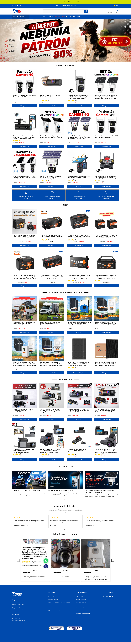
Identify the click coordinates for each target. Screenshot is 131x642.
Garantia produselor (81, 608)
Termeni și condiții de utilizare (84, 611)
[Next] (116, 479)
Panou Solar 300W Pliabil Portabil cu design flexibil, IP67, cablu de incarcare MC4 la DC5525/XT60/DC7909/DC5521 (24, 324)
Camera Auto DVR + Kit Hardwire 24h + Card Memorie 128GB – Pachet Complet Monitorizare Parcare (51, 410)
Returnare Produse (81, 602)
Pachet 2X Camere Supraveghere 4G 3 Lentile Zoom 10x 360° (24, 96)
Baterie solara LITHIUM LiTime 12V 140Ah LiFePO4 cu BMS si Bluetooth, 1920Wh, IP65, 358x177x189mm (106, 277)
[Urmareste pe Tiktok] (20, 6)
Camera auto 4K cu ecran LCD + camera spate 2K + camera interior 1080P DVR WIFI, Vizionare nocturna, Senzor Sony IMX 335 (106, 451)
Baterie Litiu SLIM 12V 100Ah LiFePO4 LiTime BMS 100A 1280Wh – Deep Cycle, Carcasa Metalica (79, 277)
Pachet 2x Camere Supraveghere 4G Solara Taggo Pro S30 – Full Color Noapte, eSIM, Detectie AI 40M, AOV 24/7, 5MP (106, 97)
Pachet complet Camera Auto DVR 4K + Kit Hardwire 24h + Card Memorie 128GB (23, 410)
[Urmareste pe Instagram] (15, 6)
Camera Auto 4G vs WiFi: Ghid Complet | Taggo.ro (27, 490)
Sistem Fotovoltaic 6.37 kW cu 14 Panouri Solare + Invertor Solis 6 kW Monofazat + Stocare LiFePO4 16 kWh (24, 364)
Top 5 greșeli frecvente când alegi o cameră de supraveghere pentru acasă (99, 491)
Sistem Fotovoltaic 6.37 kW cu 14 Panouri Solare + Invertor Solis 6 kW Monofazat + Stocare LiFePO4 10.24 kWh (51, 364)
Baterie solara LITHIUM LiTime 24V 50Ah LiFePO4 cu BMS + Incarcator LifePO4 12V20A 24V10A (24, 237)
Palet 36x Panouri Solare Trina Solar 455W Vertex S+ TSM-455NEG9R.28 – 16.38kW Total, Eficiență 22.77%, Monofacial (106, 364)
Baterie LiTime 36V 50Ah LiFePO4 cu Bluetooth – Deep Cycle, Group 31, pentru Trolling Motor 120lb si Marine (25, 277)
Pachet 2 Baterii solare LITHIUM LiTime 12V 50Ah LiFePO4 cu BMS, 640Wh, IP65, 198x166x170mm (106, 237)
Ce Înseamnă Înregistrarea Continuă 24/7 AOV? (63, 490)
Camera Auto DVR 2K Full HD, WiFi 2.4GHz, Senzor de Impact (50, 96)
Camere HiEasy (76, 16)
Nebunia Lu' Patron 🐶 (61, 16)
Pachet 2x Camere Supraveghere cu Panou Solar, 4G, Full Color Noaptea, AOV (51, 137)
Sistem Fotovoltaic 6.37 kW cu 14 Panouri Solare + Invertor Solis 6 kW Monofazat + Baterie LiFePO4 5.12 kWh (106, 324)
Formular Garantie (81, 605)
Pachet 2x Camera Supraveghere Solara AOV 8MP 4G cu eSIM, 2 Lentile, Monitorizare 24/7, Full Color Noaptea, (79, 137)
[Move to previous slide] (18, 560)
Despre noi (51, 596)
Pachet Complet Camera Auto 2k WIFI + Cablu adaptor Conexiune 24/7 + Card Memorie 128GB (105, 410)
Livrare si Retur (79, 596)
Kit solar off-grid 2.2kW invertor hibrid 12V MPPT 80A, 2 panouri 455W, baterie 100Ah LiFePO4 (79, 324)
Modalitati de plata (81, 599)
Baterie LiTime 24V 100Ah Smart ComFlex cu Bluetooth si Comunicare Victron (51, 237)
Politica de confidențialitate (83, 613)
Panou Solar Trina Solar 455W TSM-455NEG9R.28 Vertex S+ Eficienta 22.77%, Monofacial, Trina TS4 (78, 364)
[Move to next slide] (113, 560)
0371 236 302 (18, 618)
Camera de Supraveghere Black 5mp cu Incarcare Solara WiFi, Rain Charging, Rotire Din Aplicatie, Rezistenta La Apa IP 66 (79, 178)
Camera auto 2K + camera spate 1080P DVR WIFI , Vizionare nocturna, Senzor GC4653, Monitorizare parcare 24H (24, 137)
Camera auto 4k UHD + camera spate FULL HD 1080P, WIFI (77, 450)
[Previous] (15, 479)
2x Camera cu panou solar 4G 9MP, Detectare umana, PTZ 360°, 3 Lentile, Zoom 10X (24, 178)
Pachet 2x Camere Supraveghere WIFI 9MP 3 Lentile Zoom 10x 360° (106, 136)
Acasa (43, 16)
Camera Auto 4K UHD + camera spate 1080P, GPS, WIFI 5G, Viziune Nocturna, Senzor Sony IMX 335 (50, 451)
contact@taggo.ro (20, 620)
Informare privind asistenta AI (56, 611)
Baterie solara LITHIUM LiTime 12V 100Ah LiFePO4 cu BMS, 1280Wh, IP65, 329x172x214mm (79, 237)
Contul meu (51, 605)
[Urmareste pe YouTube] (17, 6)
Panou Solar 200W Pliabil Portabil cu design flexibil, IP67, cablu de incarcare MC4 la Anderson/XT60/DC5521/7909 (51, 324)
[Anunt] (65, 2)
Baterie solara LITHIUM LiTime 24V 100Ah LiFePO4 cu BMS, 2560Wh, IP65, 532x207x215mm (52, 277)
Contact (50, 16)
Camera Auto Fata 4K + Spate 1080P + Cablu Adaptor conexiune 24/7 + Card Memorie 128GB (79, 410)
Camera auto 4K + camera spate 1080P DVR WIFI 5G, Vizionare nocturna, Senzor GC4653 (23, 451)
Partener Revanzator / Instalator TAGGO (59, 602)
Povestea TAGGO (53, 599)
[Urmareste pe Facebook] (12, 6)
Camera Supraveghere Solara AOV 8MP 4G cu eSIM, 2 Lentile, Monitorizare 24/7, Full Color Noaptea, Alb (51, 178)
